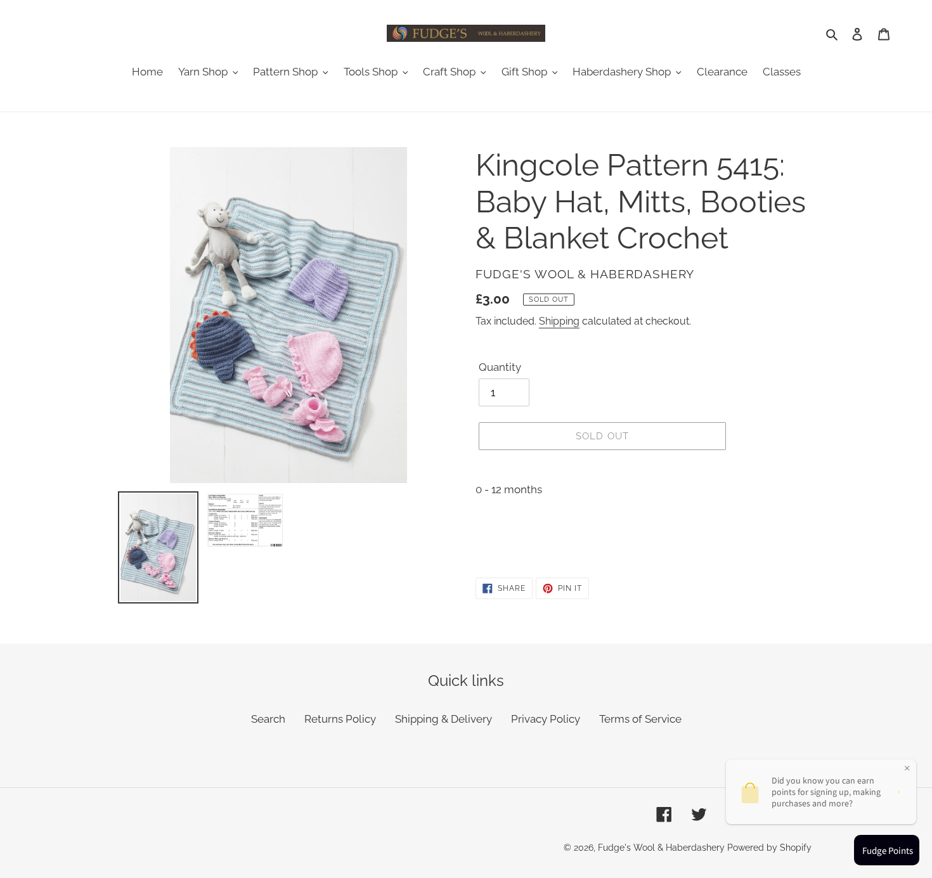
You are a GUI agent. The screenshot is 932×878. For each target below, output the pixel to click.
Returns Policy (340, 719)
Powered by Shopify (769, 847)
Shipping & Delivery (443, 719)
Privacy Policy (545, 719)
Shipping (559, 321)
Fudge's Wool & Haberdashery (661, 847)
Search (268, 719)
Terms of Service (640, 719)
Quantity (500, 367)
